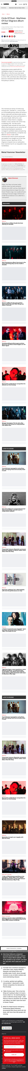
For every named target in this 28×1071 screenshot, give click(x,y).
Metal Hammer (18, 32)
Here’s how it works (14, 41)
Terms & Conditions (12, 1061)
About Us (4, 1033)
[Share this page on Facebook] (2, 36)
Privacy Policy (19, 1060)
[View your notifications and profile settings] (15, 4)
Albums (8, 14)
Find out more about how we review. (17, 66)
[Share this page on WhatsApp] (7, 36)
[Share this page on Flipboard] (12, 36)
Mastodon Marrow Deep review (17, 7)
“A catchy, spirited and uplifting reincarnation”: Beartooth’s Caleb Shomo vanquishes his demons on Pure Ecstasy (13, 984)
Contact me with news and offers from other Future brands (14, 1050)
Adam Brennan (19, 30)
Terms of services (18, 164)
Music (3, 14)
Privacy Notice (20, 165)
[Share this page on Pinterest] (9, 36)
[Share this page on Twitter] (5, 36)
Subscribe (20, 4)
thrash (9, 134)
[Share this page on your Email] (14, 36)
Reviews (11, 31)
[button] (2, 4)
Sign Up (14, 1054)
